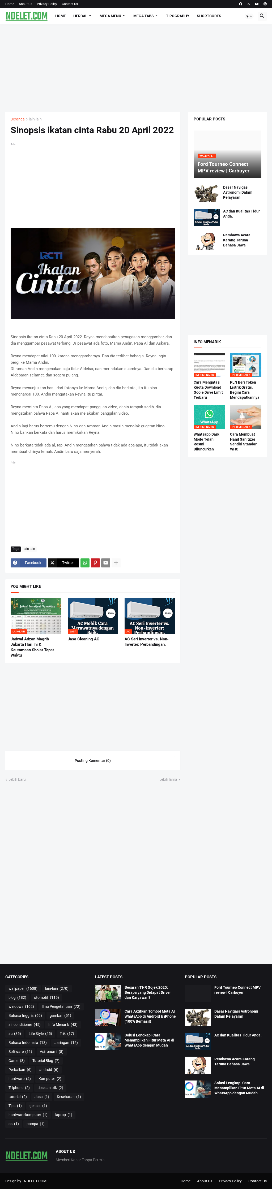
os (13, 1124)
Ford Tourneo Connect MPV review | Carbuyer (237, 990)
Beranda (18, 119)
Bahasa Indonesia (27, 1042)
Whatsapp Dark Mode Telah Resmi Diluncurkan (206, 442)
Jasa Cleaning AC (83, 639)
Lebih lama (168, 779)
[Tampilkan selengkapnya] (116, 562)
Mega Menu (110, 16)
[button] (249, 16)
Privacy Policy (47, 4)
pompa (36, 1124)
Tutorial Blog (46, 1060)
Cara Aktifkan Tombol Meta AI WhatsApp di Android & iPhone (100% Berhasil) (150, 1016)
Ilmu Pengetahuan (61, 1006)
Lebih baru (17, 779)
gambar (60, 1015)
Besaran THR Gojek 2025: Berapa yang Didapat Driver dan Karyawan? (148, 992)
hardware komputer (28, 1115)
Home (9, 4)
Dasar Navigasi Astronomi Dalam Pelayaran (237, 192)
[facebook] (240, 4)
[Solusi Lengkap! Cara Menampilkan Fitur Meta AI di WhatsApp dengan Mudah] (108, 1041)
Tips (15, 1106)
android (48, 1070)
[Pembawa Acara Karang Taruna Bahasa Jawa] (207, 241)
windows (21, 1006)
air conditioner (24, 1024)
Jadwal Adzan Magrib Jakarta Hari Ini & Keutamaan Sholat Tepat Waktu (32, 647)
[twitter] (248, 4)
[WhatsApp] (85, 562)
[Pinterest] (95, 562)
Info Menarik (63, 1024)
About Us (25, 4)
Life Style (40, 1033)
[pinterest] (265, 4)
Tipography (177, 16)
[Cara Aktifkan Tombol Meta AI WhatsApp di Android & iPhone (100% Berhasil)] (108, 1017)
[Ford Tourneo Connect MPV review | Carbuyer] (198, 993)
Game (16, 1060)
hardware (19, 1079)
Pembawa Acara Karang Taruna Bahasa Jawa (236, 240)
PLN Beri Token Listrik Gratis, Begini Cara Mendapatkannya (245, 390)
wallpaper (22, 988)
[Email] (105, 562)
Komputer (50, 1079)
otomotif (46, 997)
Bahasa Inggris (25, 1015)
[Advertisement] (136, 68)
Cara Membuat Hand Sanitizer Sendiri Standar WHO (243, 442)
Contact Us (70, 4)
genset (38, 1106)
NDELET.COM (35, 1181)
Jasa (42, 1097)
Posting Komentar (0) (93, 760)
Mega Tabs (143, 16)
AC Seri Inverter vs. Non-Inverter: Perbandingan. (147, 642)
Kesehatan (69, 1097)
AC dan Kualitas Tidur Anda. (241, 213)
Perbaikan (20, 1070)
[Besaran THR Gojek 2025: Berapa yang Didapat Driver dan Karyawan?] (108, 993)
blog (17, 997)
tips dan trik (50, 1088)
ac (14, 1033)
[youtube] (257, 4)
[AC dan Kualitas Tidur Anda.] (207, 217)
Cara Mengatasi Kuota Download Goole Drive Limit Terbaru (208, 390)
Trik (67, 1033)
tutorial (17, 1097)
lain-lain (35, 119)
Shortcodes (209, 16)
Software (20, 1051)
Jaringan (66, 1042)
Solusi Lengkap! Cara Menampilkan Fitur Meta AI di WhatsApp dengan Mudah (149, 1040)
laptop (63, 1115)
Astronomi (51, 1051)
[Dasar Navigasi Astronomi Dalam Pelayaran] (207, 193)
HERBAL (80, 16)
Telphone (19, 1088)
